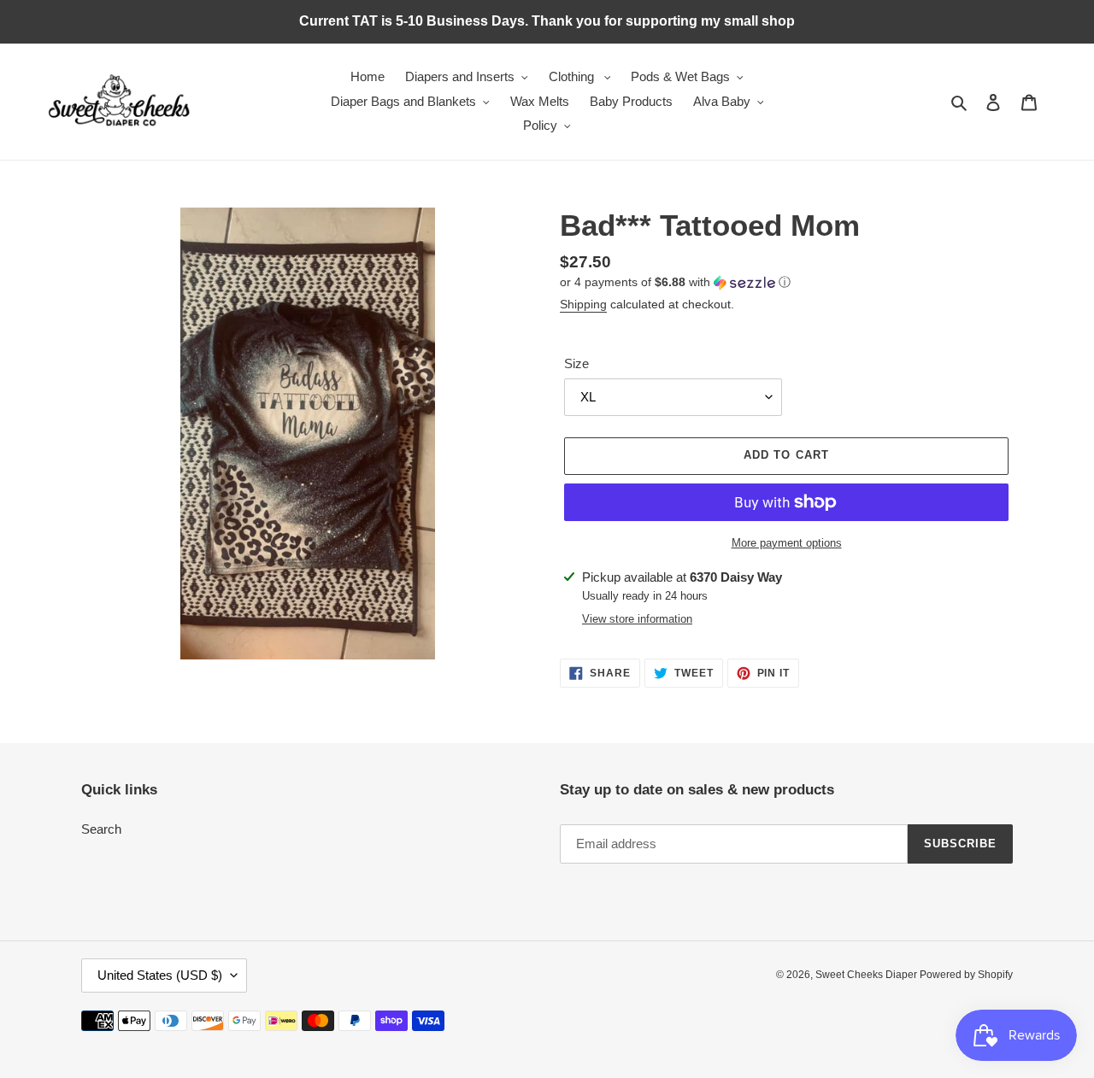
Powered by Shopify (966, 975)
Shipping (583, 304)
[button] (675, 282)
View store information (637, 618)
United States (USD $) (159, 975)
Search (101, 829)
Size (576, 363)
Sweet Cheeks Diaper (867, 975)
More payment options (787, 542)
